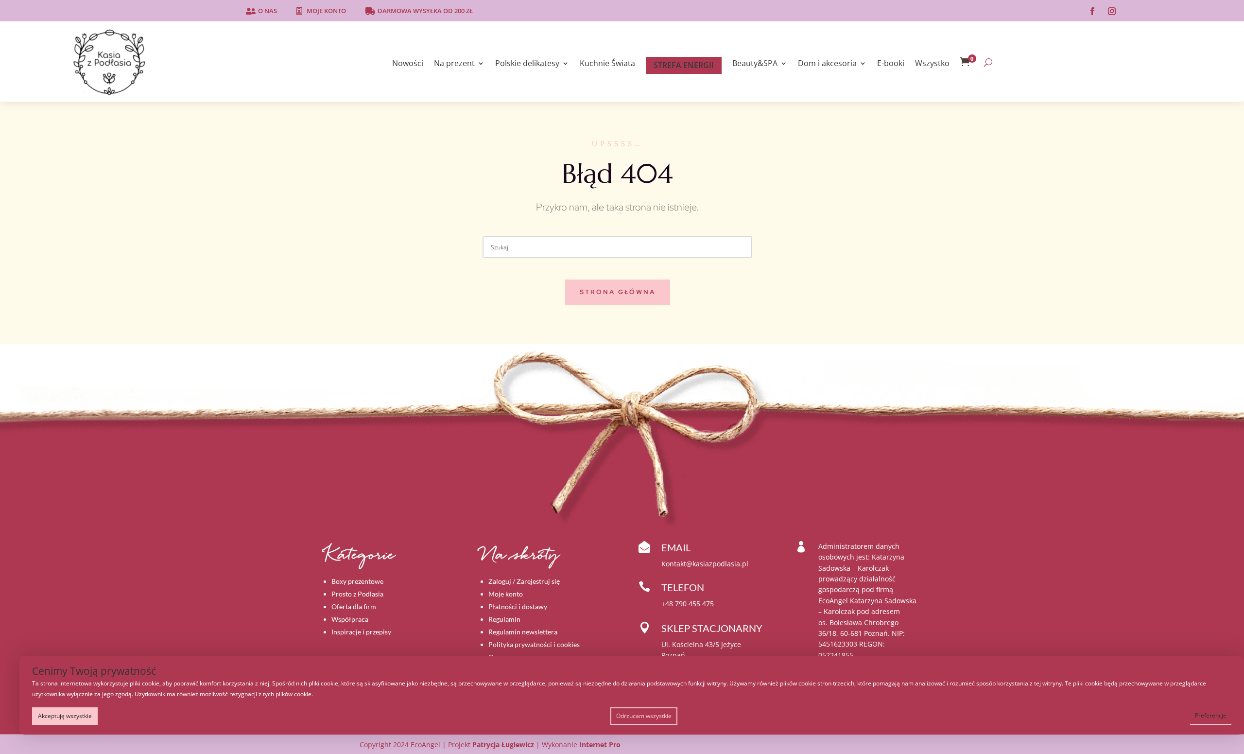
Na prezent (454, 64)
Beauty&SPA (755, 64)
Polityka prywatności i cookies (534, 644)
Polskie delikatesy (527, 64)
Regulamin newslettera (522, 632)
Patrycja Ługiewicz (503, 744)
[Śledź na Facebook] (1092, 11)
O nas (267, 10)
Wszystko (932, 64)
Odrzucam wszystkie (644, 716)
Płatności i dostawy (517, 606)
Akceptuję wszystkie (65, 716)
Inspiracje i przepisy (361, 632)
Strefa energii (684, 65)
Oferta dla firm (353, 606)
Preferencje (1211, 715)
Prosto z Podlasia (357, 594)
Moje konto (326, 10)
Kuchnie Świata (607, 64)
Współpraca (349, 619)
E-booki (890, 64)
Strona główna (618, 292)
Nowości (407, 64)
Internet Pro (600, 744)
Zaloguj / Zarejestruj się (524, 581)
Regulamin (504, 619)
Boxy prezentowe (357, 581)
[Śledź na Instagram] (1112, 11)
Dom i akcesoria (827, 64)
